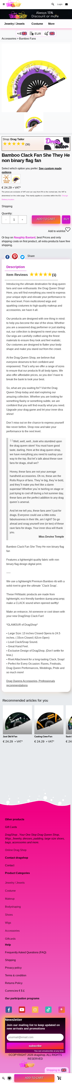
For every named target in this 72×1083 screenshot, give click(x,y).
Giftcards (10, 938)
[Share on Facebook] (7, 256)
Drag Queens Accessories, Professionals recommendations (30, 683)
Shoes (9, 914)
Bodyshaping (13, 906)
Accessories (9, 38)
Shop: (13, 139)
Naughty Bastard (24, 237)
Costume (37, 23)
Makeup (10, 898)
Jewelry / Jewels (14, 23)
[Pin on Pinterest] (15, 256)
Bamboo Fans (27, 38)
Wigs (8, 922)
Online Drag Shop (15, 850)
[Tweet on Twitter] (22, 256)
